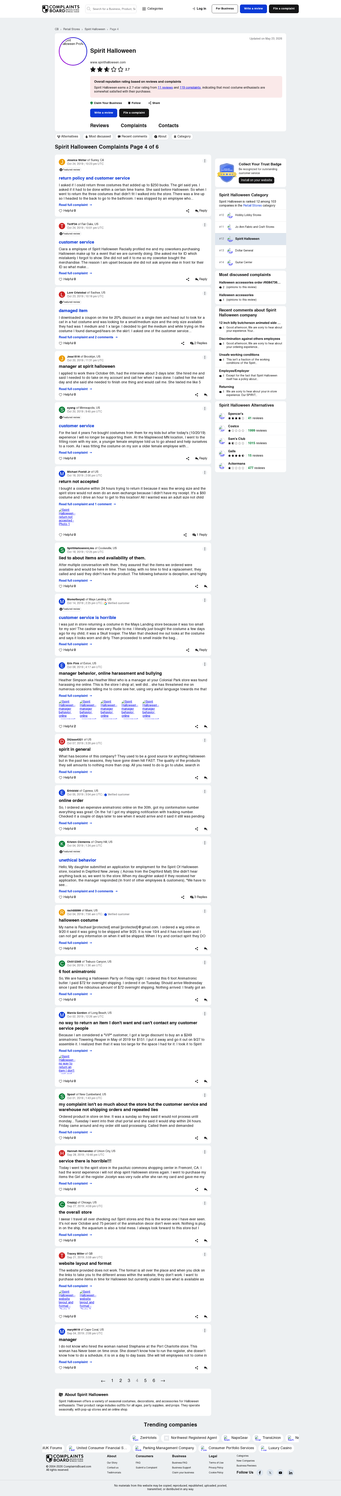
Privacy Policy (216, 1468)
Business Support (181, 1468)
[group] (68, 136)
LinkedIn (290, 1472)
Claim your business (183, 1473)
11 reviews (165, 87)
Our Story (112, 1463)
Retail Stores (252, 205)
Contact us (112, 1468)
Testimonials (114, 1473)
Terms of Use (216, 1463)
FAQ (138, 1463)
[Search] (111, 9)
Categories (155, 8)
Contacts (168, 126)
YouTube (280, 1472)
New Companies (246, 1461)
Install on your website (256, 180)
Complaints (134, 126)
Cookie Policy (216, 1473)
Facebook (259, 1472)
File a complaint (134, 112)
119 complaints (190, 87)
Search (88, 9)
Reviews (99, 126)
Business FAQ (179, 1463)
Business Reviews (246, 1466)
